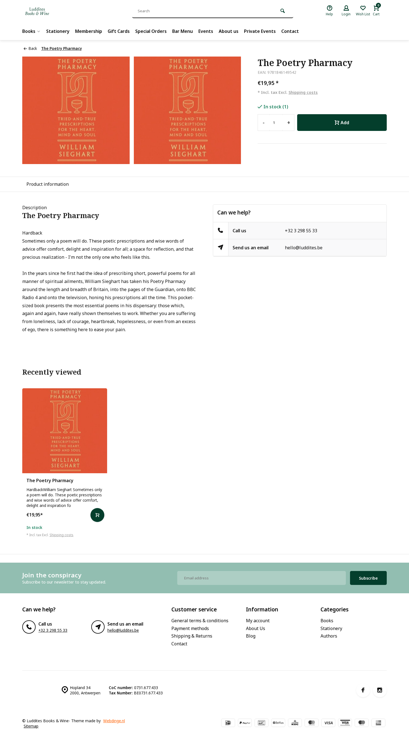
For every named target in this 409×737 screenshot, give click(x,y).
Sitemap (31, 726)
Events (205, 31)
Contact (290, 31)
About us (228, 31)
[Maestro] (362, 723)
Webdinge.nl (114, 720)
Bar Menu (182, 31)
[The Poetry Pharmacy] (64, 430)
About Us (255, 628)
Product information (47, 184)
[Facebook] (363, 690)
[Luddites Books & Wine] (55, 11)
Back (32, 48)
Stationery (58, 31)
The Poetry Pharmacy (61, 48)
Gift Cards (119, 31)
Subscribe (368, 578)
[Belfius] (278, 723)
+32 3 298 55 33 (301, 231)
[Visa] (328, 723)
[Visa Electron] (345, 723)
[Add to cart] (97, 515)
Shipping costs (303, 92)
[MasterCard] (312, 723)
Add (345, 122)
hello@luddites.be (303, 248)
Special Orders (151, 31)
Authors (329, 636)
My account (258, 621)
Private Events (260, 31)
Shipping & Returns (191, 636)
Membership (88, 31)
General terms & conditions (199, 621)
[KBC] (295, 723)
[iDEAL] (228, 723)
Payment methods (190, 628)
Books (28, 31)
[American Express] (378, 723)
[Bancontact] (261, 723)
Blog (250, 636)
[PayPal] (245, 723)
